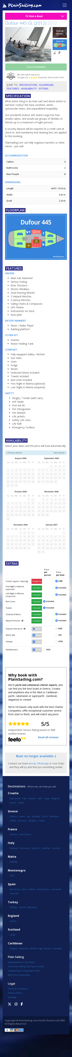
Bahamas (23, 948)
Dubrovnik (15, 798)
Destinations (16, 786)
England (13, 915)
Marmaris (32, 907)
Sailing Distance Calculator (21, 962)
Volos (42, 820)
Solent (13, 921)
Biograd (55, 798)
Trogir (47, 798)
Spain (12, 884)
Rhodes (36, 816)
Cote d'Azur (25, 834)
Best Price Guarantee (19, 974)
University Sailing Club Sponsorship (26, 966)
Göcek (22, 907)
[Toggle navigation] (64, 5)
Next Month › (60, 453)
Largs (12, 934)
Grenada (57, 948)
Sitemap (12, 997)
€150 (48, 649)
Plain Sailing (16, 957)
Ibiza (24, 889)
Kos (28, 816)
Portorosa (24, 848)
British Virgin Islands (40, 948)
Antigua (13, 948)
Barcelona (15, 889)
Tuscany (56, 848)
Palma (32, 889)
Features (13, 88)
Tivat (12, 875)
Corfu (45, 816)
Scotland (14, 929)
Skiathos (32, 820)
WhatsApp (43, 763)
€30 (60, 635)
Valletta (13, 861)
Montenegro (17, 870)
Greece (13, 811)
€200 (60, 628)
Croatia (13, 793)
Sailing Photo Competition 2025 (24, 970)
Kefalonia (54, 816)
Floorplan (46, 84)
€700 (60, 641)
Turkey (13, 902)
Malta (12, 856)
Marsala (14, 848)
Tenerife (14, 893)
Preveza (22, 820)
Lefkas (13, 820)
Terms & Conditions (18, 988)
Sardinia (45, 848)
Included (37, 588)
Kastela (32, 798)
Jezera (13, 802)
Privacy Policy (15, 992)
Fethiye (13, 907)
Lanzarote (56, 889)
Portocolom (43, 889)
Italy (11, 843)
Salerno (35, 848)
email (33, 763)
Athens (13, 816)
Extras (43, 88)
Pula (24, 798)
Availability (29, 88)
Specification (28, 84)
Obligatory (36, 581)
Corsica (13, 834)
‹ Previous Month (14, 453)
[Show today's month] (34, 452)
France (12, 829)
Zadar (21, 802)
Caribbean (15, 943)
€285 (60, 581)
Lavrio (22, 816)
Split (39, 798)
